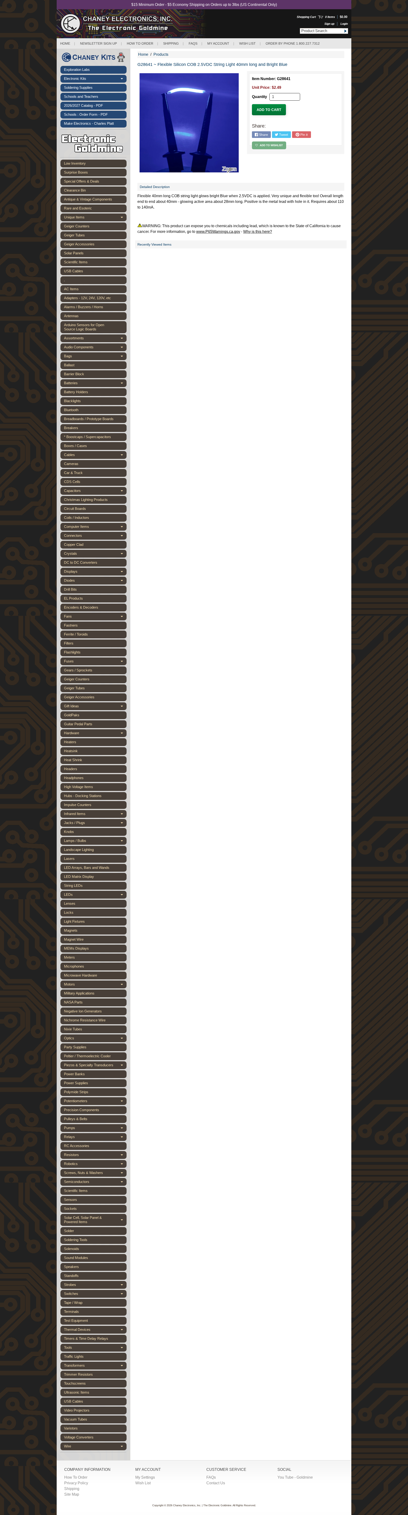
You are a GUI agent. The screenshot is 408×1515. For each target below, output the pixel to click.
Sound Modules (76, 1258)
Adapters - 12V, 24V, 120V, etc (87, 298)
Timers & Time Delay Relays (86, 1338)
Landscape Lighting (79, 850)
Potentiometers (95, 1102)
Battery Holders (76, 392)
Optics (95, 1039)
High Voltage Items (78, 787)
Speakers (71, 1267)
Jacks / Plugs (95, 824)
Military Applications (79, 993)
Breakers (71, 428)
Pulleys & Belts (75, 1119)
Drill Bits (70, 589)
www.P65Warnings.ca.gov (218, 232)
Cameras (71, 464)
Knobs (69, 832)
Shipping (171, 43)
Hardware (95, 734)
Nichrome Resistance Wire (85, 1020)
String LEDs (73, 885)
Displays (95, 572)
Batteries (95, 384)
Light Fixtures (74, 921)
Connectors (95, 536)
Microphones (74, 966)
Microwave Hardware (80, 975)
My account (218, 43)
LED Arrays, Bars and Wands (86, 868)
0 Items (330, 17)
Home (65, 43)
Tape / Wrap (73, 1303)
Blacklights (72, 401)
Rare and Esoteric (78, 208)
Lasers (69, 859)
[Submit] (345, 31)
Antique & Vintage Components (88, 199)
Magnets (70, 930)
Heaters (70, 742)
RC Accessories (76, 1146)
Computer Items (95, 528)
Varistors (71, 1428)
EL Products (73, 598)
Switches (95, 1295)
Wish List (247, 43)
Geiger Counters (76, 226)
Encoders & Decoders (81, 607)
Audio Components (95, 348)
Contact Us (215, 1483)
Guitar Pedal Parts (78, 724)
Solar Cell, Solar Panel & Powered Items (95, 1220)
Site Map (71, 1494)
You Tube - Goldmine (295, 1477)
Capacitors (95, 492)
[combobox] (321, 31)
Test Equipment (76, 1321)
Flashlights (72, 652)
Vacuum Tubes (75, 1419)
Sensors (70, 1200)
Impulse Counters (77, 805)
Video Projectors (76, 1410)
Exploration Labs (77, 70)
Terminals (71, 1312)
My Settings (145, 1477)
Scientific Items (76, 262)
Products (160, 54)
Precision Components (81, 1110)
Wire (95, 1447)
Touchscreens (75, 1383)
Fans (95, 617)
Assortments (95, 339)
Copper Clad (73, 544)
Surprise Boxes (76, 172)
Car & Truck (73, 473)
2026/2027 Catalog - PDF (83, 105)
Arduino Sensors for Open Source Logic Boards (84, 327)
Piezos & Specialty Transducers (95, 1066)
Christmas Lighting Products (86, 500)
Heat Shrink (73, 760)
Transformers (95, 1366)
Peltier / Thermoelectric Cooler (87, 1056)
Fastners (71, 625)
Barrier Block (74, 374)
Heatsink (71, 751)
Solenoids (71, 1249)
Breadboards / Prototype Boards (89, 419)
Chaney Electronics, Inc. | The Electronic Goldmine (202, 1505)
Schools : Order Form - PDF (86, 114)
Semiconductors (95, 1183)
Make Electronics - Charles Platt (89, 123)
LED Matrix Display (79, 877)
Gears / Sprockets (78, 670)
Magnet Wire (74, 939)
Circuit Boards (75, 509)
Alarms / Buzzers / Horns (83, 307)
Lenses (69, 903)
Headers (70, 769)
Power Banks (74, 1074)
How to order (140, 43)
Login (344, 24)
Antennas (71, 316)
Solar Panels (74, 253)
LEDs (95, 895)
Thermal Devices (95, 1330)
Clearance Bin (75, 190)
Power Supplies (76, 1083)
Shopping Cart (306, 17)
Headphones (74, 778)
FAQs (193, 43)
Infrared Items (95, 815)
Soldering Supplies (78, 87)
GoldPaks (71, 715)
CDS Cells (72, 482)
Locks (68, 912)
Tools (95, 1348)
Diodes (95, 581)
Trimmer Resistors (78, 1374)
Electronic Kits (95, 80)
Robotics (95, 1165)
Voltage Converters (79, 1437)
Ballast (69, 365)
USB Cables (73, 271)
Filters (68, 643)
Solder (69, 1231)
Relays (95, 1138)
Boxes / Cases (75, 446)
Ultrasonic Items (76, 1392)
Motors (95, 985)
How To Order (75, 1477)
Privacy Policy (76, 1483)
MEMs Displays (76, 948)
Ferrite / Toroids (76, 634)
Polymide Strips (76, 1092)
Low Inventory (75, 163)
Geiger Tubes (74, 235)
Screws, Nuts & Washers (95, 1174)
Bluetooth (71, 410)
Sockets (70, 1209)
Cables (95, 456)
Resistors (95, 1156)
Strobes (95, 1286)
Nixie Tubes (73, 1029)
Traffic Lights (74, 1356)
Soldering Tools (75, 1240)
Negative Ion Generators (83, 1011)
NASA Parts (73, 1002)
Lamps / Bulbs (95, 842)
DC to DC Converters (80, 562)
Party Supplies (75, 1047)
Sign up (329, 24)
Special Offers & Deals (81, 181)
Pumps (95, 1129)
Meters (69, 957)
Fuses (95, 662)
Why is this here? (257, 232)
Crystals (95, 554)
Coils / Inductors (76, 518)
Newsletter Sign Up (98, 43)
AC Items (71, 289)
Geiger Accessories (79, 244)
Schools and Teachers (81, 96)
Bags (95, 357)
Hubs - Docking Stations (83, 796)
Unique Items (95, 218)
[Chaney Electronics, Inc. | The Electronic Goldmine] (137, 23)
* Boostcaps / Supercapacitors (87, 437)
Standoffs (71, 1276)
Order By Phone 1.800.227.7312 (293, 43)
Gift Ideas (95, 707)
